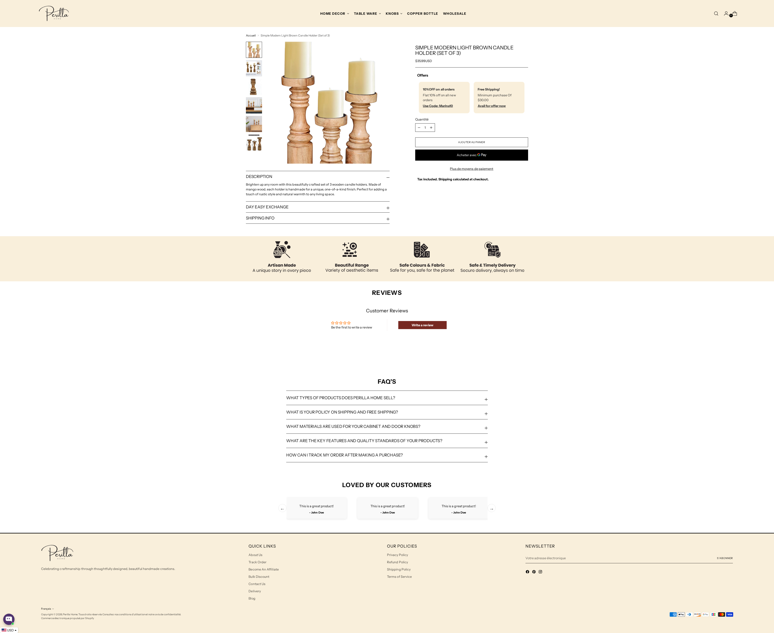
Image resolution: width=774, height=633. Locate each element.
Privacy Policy (397, 555)
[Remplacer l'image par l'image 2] (254, 68)
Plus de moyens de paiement (471, 169)
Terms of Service (399, 577)
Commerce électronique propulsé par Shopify (67, 618)
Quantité (422, 119)
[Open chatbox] (9, 619)
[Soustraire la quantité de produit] (431, 128)
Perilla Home (70, 614)
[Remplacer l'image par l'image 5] (254, 124)
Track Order (257, 562)
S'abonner (725, 558)
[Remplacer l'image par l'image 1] (254, 50)
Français (46, 608)
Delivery (255, 591)
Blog (252, 598)
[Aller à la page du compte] (725, 13)
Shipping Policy (399, 569)
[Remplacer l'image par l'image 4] (254, 105)
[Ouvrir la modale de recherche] (716, 13)
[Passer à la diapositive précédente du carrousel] (515, 356)
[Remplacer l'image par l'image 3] (254, 87)
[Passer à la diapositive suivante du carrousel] (524, 356)
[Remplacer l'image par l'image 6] (254, 142)
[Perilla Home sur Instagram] (540, 572)
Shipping (445, 179)
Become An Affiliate (264, 569)
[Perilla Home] (54, 13)
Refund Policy (397, 562)
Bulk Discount (259, 577)
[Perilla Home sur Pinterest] (534, 572)
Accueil (251, 35)
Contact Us (257, 584)
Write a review (422, 325)
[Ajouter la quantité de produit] (419, 128)
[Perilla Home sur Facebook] (527, 572)
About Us (255, 555)
